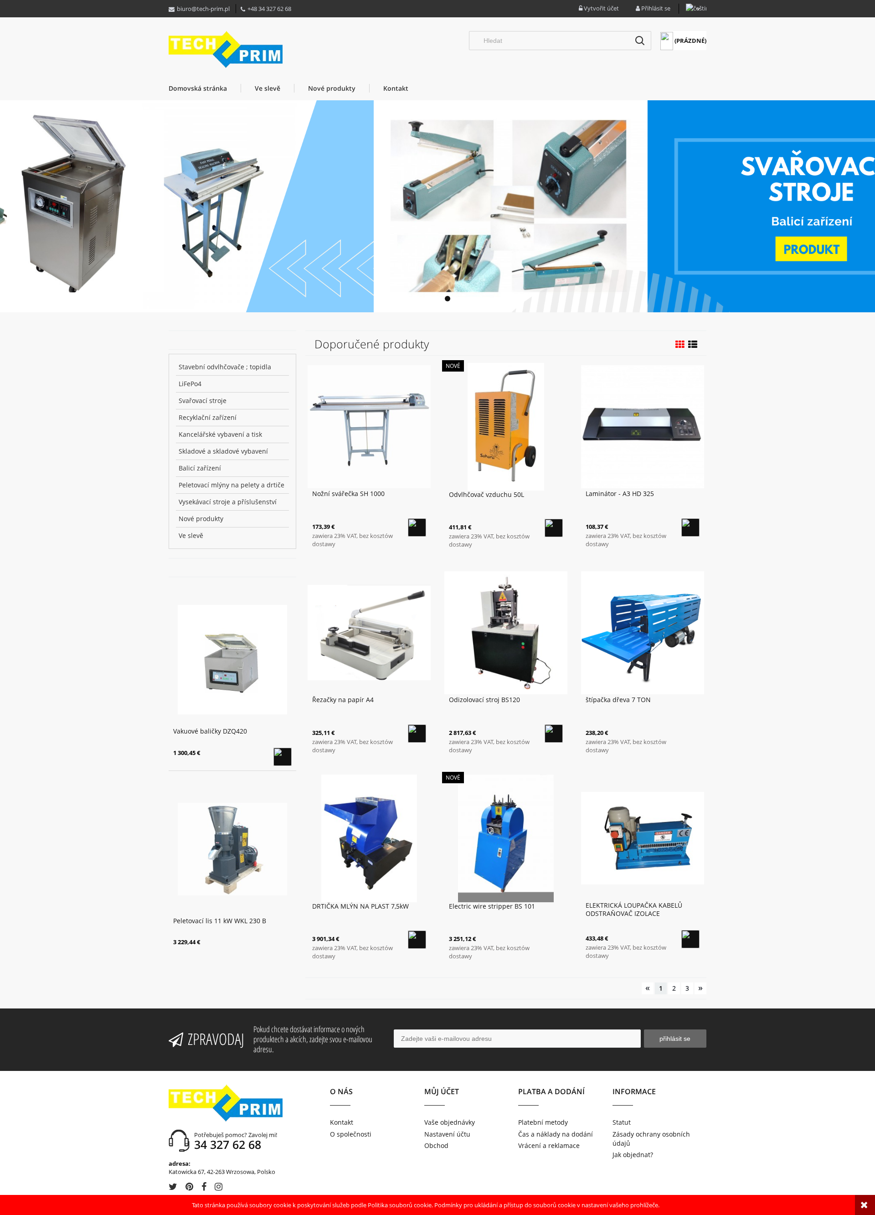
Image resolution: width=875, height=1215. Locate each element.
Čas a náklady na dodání (555, 1134)
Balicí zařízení (200, 468)
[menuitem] (205, 88)
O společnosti (350, 1134)
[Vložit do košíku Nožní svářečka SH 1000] (417, 527)
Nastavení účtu (447, 1134)
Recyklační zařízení (208, 417)
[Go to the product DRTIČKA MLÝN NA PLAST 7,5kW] (369, 838)
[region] (437, 206)
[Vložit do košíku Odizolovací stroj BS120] (554, 733)
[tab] (427, 298)
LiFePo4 (190, 383)
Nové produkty (201, 518)
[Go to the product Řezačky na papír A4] (369, 632)
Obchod (436, 1145)
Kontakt (341, 1122)
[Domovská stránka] (226, 49)
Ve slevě (191, 535)
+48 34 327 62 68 (269, 9)
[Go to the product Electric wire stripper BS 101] (505, 838)
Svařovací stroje (202, 400)
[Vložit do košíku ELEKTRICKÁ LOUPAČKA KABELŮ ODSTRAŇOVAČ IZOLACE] (690, 939)
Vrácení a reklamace (549, 1145)
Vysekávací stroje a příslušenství (228, 501)
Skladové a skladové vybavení (223, 451)
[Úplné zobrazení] (692, 344)
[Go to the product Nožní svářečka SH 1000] (369, 426)
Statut (621, 1122)
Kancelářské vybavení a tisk (220, 434)
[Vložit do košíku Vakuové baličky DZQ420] (282, 757)
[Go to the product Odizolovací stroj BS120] (505, 632)
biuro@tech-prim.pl (203, 9)
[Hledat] (639, 40)
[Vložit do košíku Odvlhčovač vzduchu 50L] (554, 528)
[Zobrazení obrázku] (680, 344)
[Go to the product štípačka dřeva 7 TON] (642, 632)
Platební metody (543, 1122)
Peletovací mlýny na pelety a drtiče (231, 485)
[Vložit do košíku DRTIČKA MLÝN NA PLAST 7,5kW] (417, 940)
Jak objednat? (632, 1154)
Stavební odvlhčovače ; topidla (225, 366)
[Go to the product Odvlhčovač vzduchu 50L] (505, 426)
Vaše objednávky (449, 1122)
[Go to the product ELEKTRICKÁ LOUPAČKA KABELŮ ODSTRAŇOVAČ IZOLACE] (642, 837)
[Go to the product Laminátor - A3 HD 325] (642, 426)
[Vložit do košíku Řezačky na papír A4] (417, 733)
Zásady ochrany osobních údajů (651, 1139)
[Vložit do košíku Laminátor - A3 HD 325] (690, 527)
